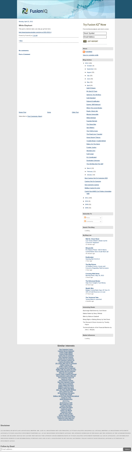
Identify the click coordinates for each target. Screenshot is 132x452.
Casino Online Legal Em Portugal (66, 374)
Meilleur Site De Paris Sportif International (66, 396)
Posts (88, 217)
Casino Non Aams (66, 406)
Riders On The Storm (93, 144)
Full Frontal (89, 154)
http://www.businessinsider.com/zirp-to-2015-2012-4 (35, 32)
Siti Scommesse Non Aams (66, 393)
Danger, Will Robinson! (93, 104)
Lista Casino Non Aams (66, 420)
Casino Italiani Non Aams (66, 385)
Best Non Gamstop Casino (66, 382)
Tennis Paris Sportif (66, 394)
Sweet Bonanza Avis (66, 399)
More (21, 40)
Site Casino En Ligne (66, 404)
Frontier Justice (91, 147)
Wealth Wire (90, 288)
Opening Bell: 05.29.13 (93, 259)
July (88, 75)
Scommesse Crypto (66, 402)
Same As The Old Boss (93, 94)
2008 (86, 208)
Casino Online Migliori (66, 352)
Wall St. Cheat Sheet (92, 239)
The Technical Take (92, 297)
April (88, 85)
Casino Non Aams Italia (66, 362)
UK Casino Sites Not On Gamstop (66, 363)
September (90, 69)
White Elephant (25, 25)
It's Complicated (91, 157)
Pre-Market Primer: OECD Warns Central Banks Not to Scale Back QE (97, 250)
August (89, 72)
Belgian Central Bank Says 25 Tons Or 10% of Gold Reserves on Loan (98, 291)
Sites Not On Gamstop (66, 383)
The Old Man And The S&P (94, 164)
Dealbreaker (90, 257)
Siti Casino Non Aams (66, 407)
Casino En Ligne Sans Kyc (66, 418)
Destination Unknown (93, 160)
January (89, 175)
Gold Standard (91, 98)
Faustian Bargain (91, 121)
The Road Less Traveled (94, 134)
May (88, 82)
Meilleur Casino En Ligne (92, 188)
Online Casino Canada (66, 366)
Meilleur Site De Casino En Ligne (66, 369)
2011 (86, 198)
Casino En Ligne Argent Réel (66, 416)
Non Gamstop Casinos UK (66, 360)
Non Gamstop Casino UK (66, 377)
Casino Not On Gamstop (66, 355)
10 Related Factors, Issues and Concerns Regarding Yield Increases (97, 267)
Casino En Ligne (66, 379)
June (88, 79)
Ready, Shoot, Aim (92, 111)
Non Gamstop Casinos (92, 184)
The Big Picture (91, 264)
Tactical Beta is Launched (94, 299)
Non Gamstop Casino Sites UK (66, 376)
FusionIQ (88, 51)
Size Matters (90, 127)
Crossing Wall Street (92, 273)
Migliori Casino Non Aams (66, 388)
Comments (89, 221)
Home (49, 112)
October (89, 65)
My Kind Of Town (91, 91)
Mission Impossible (92, 114)
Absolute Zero (90, 150)
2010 (86, 201)
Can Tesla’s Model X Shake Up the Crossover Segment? (96, 241)
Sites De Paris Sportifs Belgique (66, 390)
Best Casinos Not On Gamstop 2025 (96, 178)
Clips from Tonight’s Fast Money (96, 283)
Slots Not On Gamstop (66, 372)
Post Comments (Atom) (34, 116)
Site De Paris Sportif (66, 413)
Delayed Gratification (93, 101)
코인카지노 (66, 401)
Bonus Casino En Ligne (66, 415)
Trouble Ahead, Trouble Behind (96, 141)
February (90, 171)
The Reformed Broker (93, 281)
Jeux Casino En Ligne (66, 391)
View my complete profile (90, 55)
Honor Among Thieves (93, 137)
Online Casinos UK (66, 365)
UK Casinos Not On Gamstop (66, 368)
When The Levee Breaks (94, 108)
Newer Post (22, 112)
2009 (86, 204)
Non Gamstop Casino (66, 349)
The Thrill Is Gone (92, 131)
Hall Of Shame (91, 88)
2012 (86, 63)
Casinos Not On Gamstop (93, 181)
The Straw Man (91, 124)
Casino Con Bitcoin (66, 410)
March (89, 168)
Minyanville (89, 248)
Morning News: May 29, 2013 (95, 275)
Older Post (75, 112)
